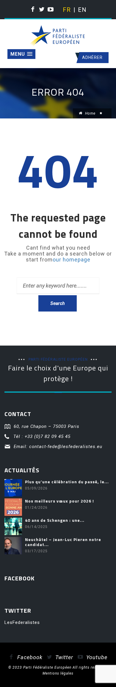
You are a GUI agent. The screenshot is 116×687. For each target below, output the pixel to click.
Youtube (96, 657)
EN (81, 9)
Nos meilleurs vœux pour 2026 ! (59, 501)
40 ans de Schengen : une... (54, 520)
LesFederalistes (22, 622)
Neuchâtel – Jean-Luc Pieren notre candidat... (63, 542)
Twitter (63, 657)
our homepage (71, 259)
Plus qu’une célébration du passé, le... (67, 482)
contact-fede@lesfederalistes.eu (65, 446)
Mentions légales (58, 673)
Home (89, 113)
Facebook (29, 657)
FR (66, 9)
